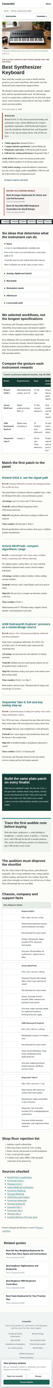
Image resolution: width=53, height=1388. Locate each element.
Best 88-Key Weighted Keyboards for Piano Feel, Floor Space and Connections (26, 1252)
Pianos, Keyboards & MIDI (21, 11)
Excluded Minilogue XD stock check (22, 1217)
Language (6, 222)
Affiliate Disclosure (26, 1354)
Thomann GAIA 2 (14, 1183)
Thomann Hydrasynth (16, 1203)
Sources (48, 222)
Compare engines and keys (16, 180)
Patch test (32, 222)
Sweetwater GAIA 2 (15, 1180)
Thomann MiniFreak (15, 1193)
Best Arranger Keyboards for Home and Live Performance (26, 197)
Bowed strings (38, 1334)
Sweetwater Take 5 (15, 1210)
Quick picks (11, 16)
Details (40, 222)
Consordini (8, 3)
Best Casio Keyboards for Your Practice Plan (26, 1298)
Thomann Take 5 (14, 1213)
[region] (26, 412)
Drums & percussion (38, 1344)
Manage (38, 1376)
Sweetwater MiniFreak (16, 1190)
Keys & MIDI (15, 1340)
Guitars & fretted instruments (15, 1335)
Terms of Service (26, 1357)
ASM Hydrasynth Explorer (18, 1197)
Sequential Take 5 (14, 1207)
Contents (41, 16)
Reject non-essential (15, 1376)
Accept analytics (26, 1382)
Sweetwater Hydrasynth (17, 1200)
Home (6, 11)
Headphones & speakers (15, 1344)
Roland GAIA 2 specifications (19, 1177)
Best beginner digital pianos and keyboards (22, 1267)
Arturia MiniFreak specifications (20, 1187)
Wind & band (38, 1348)
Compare (15, 222)
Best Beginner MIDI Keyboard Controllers (21, 1282)
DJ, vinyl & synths (15, 1348)
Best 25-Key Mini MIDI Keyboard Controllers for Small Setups (22, 207)
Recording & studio (37, 1340)
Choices (23, 222)
